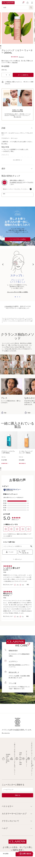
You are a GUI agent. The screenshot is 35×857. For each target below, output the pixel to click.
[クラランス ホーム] (8, 2)
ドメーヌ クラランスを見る (18, 239)
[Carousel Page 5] (0, 48)
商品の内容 (14, 62)
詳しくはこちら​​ (17, 116)
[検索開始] (31, 7)
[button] (17, 128)
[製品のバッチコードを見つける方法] (30, 189)
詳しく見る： (4, 143)
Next (33, 264)
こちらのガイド (9, 306)
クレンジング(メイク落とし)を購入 (17, 292)
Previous (2, 264)
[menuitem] (23, 3)
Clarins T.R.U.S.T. (16, 182)
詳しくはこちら (6, 733)
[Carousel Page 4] (0, 470)
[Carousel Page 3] (0, 47)
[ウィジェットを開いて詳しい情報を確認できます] (25, 853)
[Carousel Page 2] (0, 46)
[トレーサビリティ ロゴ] (4, 182)
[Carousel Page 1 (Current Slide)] (0, 45)
